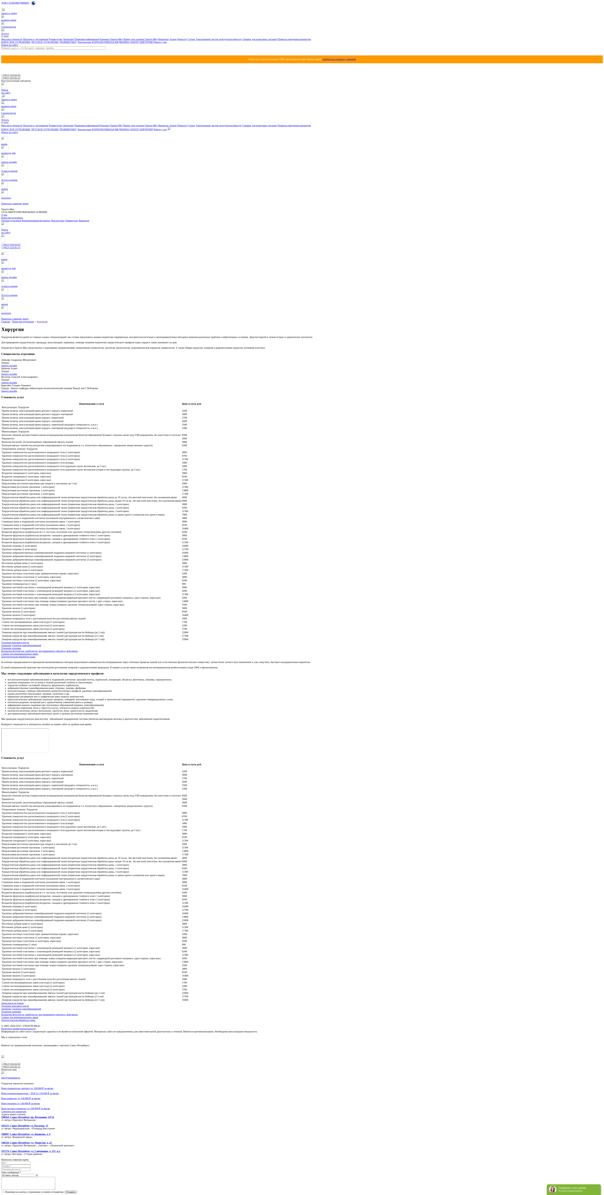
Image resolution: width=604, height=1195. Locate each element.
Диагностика (84, 42)
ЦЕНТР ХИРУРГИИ (141, 42)
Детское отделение (11, 220)
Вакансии (163, 39)
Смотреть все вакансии (13, 1111)
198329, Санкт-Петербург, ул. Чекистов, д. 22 (26, 1142)
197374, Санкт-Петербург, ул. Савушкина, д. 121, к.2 (31, 1151)
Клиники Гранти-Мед (111, 39)
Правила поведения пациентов (294, 39)
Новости (182, 39)
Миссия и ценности (11, 39)
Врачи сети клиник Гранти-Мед (140, 39)
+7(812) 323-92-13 (10, 78)
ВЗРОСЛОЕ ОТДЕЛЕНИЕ (15, 42)
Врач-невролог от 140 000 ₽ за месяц (20, 1098)
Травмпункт (71, 220)
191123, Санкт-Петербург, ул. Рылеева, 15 (24, 1125)
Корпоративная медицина (36, 220)
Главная (5, 321)
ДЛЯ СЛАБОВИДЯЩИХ (15, 3)
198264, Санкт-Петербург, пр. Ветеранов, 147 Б (27, 1117)
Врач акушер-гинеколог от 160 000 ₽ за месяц (25, 1108)
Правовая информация (86, 39)
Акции (173, 39)
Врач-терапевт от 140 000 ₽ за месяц (20, 1103)
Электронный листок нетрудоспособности (218, 39)
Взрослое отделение (23, 321)
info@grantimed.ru (10, 1077)
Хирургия (42, 321)
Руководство (55, 39)
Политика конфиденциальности (18, 1028)
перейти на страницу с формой (339, 59)
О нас (4, 215)
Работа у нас (160, 42)
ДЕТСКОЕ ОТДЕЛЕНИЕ (45, 42)
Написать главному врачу (12, 250)
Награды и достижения (35, 39)
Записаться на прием (12, 1003)
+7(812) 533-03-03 (10, 75)
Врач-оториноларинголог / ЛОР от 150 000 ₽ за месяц (30, 1093)
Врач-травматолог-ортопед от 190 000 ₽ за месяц (27, 1088)
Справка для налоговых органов (259, 39)
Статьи (191, 39)
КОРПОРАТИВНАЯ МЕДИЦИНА (111, 42)
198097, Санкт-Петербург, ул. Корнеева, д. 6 (25, 1134)
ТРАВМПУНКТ (68, 42)
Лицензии (68, 39)
